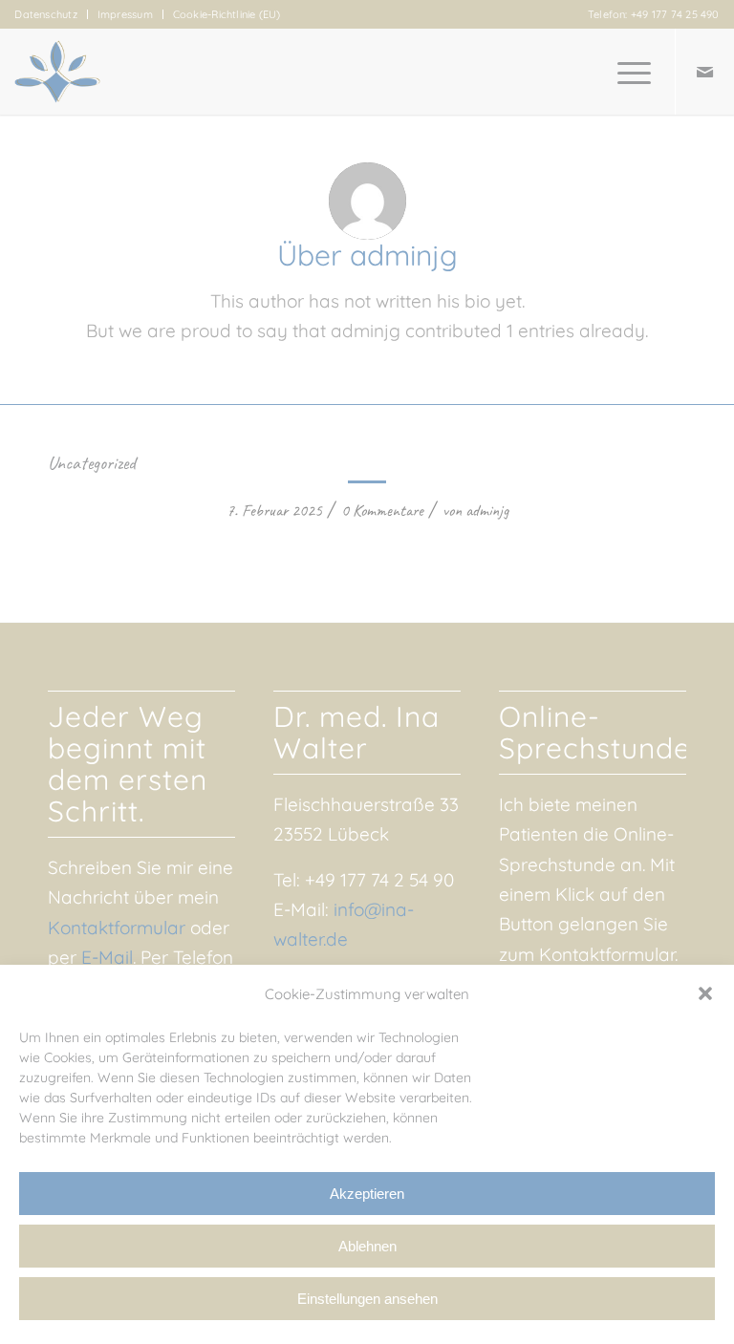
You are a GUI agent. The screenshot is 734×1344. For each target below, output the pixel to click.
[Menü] (624, 72)
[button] (705, 993)
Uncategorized (92, 463)
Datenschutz (45, 14)
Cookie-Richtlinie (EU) (227, 14)
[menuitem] (50, 14)
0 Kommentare (382, 510)
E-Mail (107, 957)
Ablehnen (367, 1246)
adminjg (486, 510)
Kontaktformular (116, 927)
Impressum (125, 14)
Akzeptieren (367, 1193)
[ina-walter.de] (57, 72)
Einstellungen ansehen (367, 1299)
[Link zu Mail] (705, 71)
